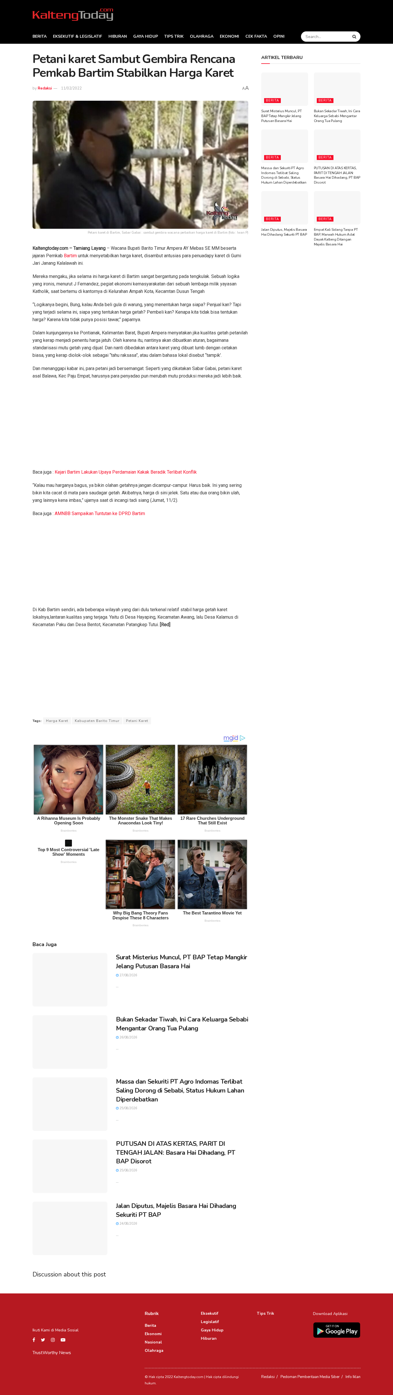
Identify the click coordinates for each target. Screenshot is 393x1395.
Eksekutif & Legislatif (77, 36)
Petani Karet (137, 721)
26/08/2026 (128, 1037)
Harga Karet (57, 721)
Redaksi (45, 88)
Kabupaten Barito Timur (97, 721)
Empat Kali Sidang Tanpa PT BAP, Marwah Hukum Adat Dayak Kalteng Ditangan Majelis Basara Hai (336, 236)
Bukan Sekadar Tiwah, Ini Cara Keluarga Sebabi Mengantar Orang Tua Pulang (182, 1024)
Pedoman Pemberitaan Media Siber (310, 1376)
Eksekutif (209, 1313)
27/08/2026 (128, 975)
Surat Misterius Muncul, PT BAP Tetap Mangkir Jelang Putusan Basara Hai (181, 962)
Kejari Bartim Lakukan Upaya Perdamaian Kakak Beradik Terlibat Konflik (126, 472)
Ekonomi (229, 36)
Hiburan (117, 36)
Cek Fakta (256, 36)
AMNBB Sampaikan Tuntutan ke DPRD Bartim (100, 513)
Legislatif (210, 1322)
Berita (40, 36)
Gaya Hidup (145, 36)
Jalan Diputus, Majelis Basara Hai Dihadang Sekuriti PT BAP (284, 232)
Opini (279, 36)
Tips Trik (174, 36)
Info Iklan (353, 1376)
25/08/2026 (128, 1108)
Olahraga (201, 36)
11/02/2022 (71, 88)
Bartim (70, 255)
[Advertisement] (140, 426)
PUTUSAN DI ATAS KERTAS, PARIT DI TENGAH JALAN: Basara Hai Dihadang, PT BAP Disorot (175, 1152)
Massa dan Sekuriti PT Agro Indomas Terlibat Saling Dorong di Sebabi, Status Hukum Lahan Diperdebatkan (180, 1090)
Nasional (153, 1342)
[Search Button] (355, 36)
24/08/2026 (128, 1223)
